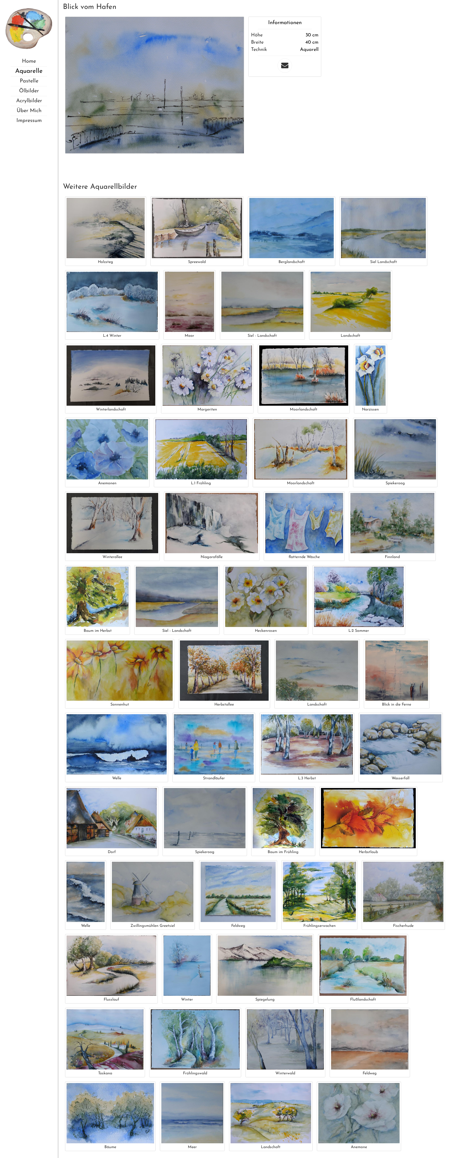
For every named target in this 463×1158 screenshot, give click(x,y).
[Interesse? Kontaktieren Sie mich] (285, 65)
